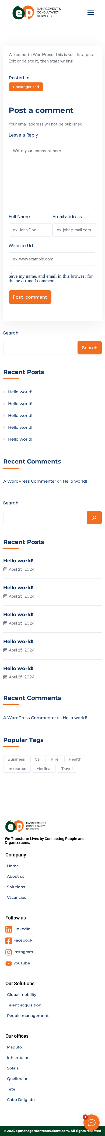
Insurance (17, 768)
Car (38, 759)
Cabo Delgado (21, 1099)
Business (16, 759)
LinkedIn (22, 928)
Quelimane (18, 1078)
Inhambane (18, 1057)
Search (10, 333)
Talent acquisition (24, 1005)
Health (75, 759)
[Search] (94, 517)
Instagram (23, 951)
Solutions (16, 886)
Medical (43, 768)
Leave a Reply (23, 135)
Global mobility (21, 994)
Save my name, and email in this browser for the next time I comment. (51, 278)
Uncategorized (26, 87)
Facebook (23, 940)
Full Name (19, 216)
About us (15, 876)
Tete (11, 1089)
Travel (67, 768)
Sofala (13, 1068)
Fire (55, 759)
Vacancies (16, 897)
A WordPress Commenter (29, 481)
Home (13, 865)
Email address (67, 216)
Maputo (14, 1047)
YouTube (21, 963)
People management (28, 1015)
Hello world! (20, 391)
